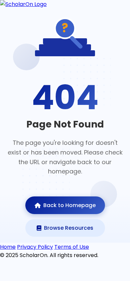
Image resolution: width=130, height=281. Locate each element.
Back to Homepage (69, 205)
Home (8, 247)
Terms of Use (71, 247)
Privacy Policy (35, 247)
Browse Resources (68, 228)
